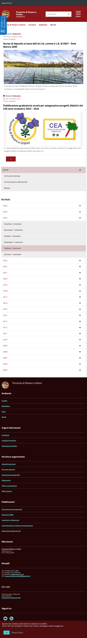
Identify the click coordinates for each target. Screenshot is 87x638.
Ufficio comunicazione (9, 486)
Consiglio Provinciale (9, 440)
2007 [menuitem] (5, 357)
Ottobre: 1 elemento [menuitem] (12, 236)
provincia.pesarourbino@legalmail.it (17, 576)
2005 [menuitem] (5, 370)
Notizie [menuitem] (7, 188)
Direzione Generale (8, 469)
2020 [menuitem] (5, 278)
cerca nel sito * (52, 14)
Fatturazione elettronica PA (11, 598)
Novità (53, 24)
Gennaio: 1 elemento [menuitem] (12, 254)
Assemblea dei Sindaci (9, 446)
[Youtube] (5, 619)
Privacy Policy (17, 632)
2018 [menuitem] (5, 290)
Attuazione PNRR (7, 515)
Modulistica (6, 406)
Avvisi (4, 411)
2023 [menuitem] (5, 260)
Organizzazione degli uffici (11, 475)
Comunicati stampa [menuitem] (12, 175)
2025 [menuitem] (5, 211)
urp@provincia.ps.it (17, 574)
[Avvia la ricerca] (68, 14)
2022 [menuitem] (5, 266)
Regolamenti (6, 480)
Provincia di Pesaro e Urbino (26, 13)
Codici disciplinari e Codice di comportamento (17, 525)
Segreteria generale (8, 464)
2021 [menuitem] (5, 272)
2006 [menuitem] (5, 363)
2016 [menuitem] (5, 303)
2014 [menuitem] (5, 315)
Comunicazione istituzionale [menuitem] (15, 182)
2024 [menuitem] (5, 217)
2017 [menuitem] (5, 297)
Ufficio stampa (7, 491)
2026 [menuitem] (5, 205)
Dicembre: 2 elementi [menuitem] (13, 224)
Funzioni (32, 24)
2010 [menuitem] (5, 339)
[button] (80, 170)
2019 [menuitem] (5, 284)
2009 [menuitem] (5, 345)
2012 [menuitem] (5, 327)
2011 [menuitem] (5, 333)
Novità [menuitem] (5, 169)
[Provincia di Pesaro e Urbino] (6, 14)
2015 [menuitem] (5, 309)
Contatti (4, 401)
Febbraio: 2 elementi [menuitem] (12, 248)
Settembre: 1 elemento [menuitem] (13, 242)
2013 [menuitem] (5, 321)
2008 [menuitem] (5, 351)
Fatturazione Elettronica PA (11, 531)
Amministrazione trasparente (12, 509)
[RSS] (11, 619)
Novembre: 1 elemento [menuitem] (13, 230)
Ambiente (43, 24)
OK (7, 632)
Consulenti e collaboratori (10, 520)
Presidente (5, 435)
